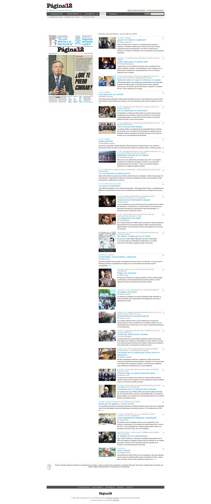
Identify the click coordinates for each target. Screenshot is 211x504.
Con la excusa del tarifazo (129, 126)
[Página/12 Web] (59, 8)
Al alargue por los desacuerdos (132, 436)
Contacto (129, 487)
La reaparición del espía (129, 218)
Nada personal (106, 141)
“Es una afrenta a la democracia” (115, 173)
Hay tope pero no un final (111, 94)
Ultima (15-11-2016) (89, 17)
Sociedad (120, 312)
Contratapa (121, 448)
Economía (120, 38)
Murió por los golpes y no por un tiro (116, 404)
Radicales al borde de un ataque (133, 155)
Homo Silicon (123, 450)
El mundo (120, 369)
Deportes (120, 432)
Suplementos (110, 487)
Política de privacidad (112, 498)
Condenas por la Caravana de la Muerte (136, 389)
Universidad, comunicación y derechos (117, 257)
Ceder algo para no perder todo (132, 62)
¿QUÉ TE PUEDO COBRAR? (131, 40)
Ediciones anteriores (137, 10)
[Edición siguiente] (49, 10)
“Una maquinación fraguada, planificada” (137, 418)
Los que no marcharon (110, 186)
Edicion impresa (97, 487)
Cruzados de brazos (127, 292)
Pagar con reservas (126, 273)
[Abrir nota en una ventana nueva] (163, 38)
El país (119, 76)
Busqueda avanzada (156, 10)
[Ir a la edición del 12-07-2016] (71, 104)
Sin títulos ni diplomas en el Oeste (133, 236)
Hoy (70, 10)
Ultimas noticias (84, 487)
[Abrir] (81, 14)
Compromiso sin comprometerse (133, 316)
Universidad (121, 232)
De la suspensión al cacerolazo (132, 110)
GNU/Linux (116, 500)
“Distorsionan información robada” (133, 200)
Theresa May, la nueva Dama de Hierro (136, 373)
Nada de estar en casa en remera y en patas (139, 80)
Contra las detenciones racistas (132, 334)
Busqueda (120, 487)
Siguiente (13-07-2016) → (73, 17)
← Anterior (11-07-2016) (55, 17)
